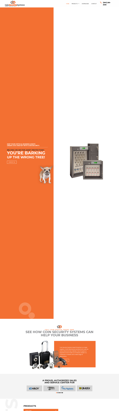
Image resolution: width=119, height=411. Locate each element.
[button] (12, 162)
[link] (67, 3)
